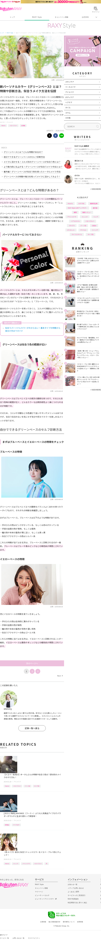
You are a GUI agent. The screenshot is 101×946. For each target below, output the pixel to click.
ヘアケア (68, 102)
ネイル (67, 107)
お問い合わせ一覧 (18, 938)
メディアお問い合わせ (76, 888)
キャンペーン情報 (61, 17)
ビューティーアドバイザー (44, 899)
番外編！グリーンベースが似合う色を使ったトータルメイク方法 (32, 171)
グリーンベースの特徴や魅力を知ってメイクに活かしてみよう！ (32, 176)
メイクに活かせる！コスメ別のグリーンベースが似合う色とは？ (32, 161)
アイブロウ (16, 825)
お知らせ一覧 (72, 884)
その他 (67, 118)
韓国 (75, 212)
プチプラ (72, 226)
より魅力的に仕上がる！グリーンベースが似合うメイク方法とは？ (33, 166)
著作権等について (69, 922)
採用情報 (80, 922)
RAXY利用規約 (73, 899)
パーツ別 (27, 786)
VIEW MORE (95, 189)
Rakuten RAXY (11, 9)
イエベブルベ (13, 125)
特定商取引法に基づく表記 (77, 903)
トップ (12, 17)
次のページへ (32, 663)
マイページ (39, 892)
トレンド (15, 863)
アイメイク (10, 122)
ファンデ (95, 230)
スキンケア (69, 82)
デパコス (83, 230)
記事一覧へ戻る (32, 728)
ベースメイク (70, 87)
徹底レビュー (86, 212)
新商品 (7, 825)
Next (60, 675)
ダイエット (71, 230)
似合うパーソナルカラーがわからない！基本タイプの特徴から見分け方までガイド (32, 329)
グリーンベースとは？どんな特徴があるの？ (23, 151)
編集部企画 (93, 203)
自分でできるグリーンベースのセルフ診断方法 (24, 156)
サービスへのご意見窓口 (76, 895)
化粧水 (94, 226)
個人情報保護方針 (54, 922)
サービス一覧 (4, 938)
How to (3, 125)
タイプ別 (36, 786)
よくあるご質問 (73, 892)
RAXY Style (37, 17)
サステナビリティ (34, 938)
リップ (95, 217)
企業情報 (43, 922)
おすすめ (81, 203)
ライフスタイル (77, 234)
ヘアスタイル (75, 221)
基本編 (95, 208)
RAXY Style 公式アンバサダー (77, 208)
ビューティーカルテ (42, 895)
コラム (67, 112)
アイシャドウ (26, 863)
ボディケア (69, 97)
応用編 (23, 125)
